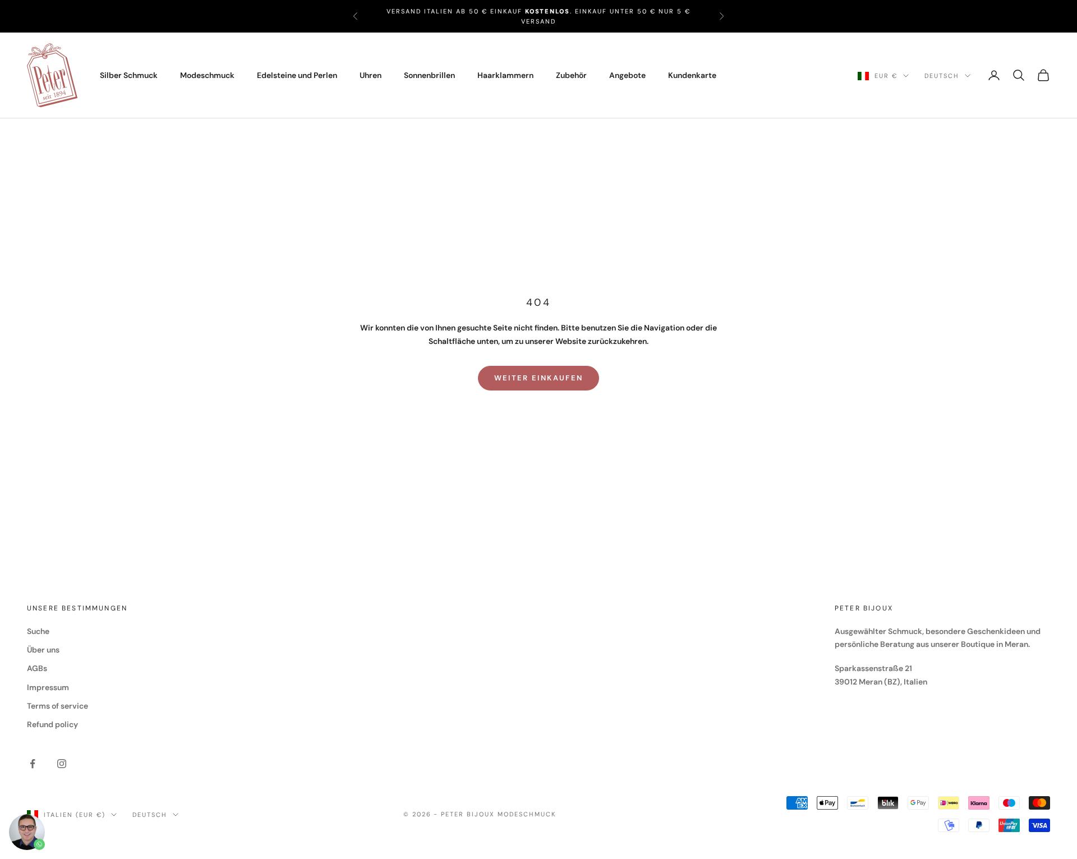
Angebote (627, 75)
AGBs (37, 668)
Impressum (48, 687)
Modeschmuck (207, 75)
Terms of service (57, 706)
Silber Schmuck (129, 75)
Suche (38, 631)
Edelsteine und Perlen (297, 75)
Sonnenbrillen (429, 75)
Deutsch (941, 76)
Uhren (370, 75)
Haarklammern (505, 75)
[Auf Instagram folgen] (61, 763)
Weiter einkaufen (538, 378)
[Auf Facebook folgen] (32, 763)
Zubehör (571, 75)
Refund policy (52, 724)
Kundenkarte (692, 75)
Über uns (43, 650)
